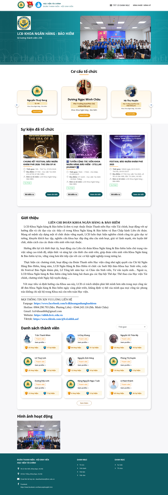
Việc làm (82, 475)
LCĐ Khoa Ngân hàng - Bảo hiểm (41, 178)
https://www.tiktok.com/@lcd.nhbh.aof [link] (56, 318)
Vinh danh (83, 468)
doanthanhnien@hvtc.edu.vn (45, 479)
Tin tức (82, 465)
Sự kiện (120, 465)
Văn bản (82, 472)
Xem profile (39, 342)
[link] (65, 303)
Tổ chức (120, 468)
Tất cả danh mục (121, 5)
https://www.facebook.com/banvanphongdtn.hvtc (37, 487)
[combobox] (132, 327)
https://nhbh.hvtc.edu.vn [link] (48, 315)
